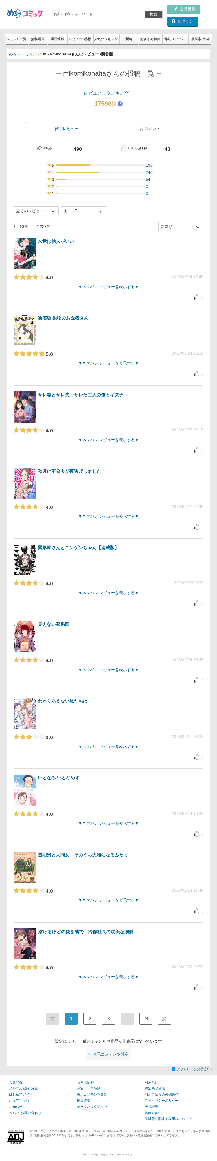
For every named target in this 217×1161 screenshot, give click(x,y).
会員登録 (16, 1082)
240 (149, 172)
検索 (153, 14)
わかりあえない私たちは (63, 701)
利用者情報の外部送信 (162, 1095)
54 (148, 179)
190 (149, 165)
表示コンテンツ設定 (92, 1095)
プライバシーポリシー (162, 1100)
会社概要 (151, 1107)
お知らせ (16, 1107)
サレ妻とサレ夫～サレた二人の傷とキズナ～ (83, 394)
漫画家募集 (153, 1113)
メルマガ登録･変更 (23, 1088)
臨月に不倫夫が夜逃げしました (69, 471)
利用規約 (151, 1082)
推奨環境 (83, 1100)
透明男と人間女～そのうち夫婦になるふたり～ (85, 854)
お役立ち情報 (19, 1100)
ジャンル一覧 (16, 39)
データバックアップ (92, 1107)
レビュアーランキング (106, 93)
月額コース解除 (89, 1088)
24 (145, 1018)
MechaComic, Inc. (125, 1154)
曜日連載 (57, 39)
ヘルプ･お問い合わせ (25, 1113)
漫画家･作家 (200, 39)
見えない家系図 (54, 624)
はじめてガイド (21, 1095)
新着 (128, 39)
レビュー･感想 (80, 39)
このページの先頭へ (194, 1069)
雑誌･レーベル (175, 39)
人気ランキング (106, 39)
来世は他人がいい (56, 241)
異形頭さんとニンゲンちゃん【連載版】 (78, 547)
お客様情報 (85, 1082)
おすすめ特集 (150, 39)
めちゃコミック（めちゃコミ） (98, 1154)
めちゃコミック (23, 54)
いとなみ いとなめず (59, 777)
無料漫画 (38, 39)
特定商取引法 (155, 1088)
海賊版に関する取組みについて (168, 1119)
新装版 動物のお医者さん (63, 317)
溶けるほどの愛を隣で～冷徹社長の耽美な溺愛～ (88, 931)
